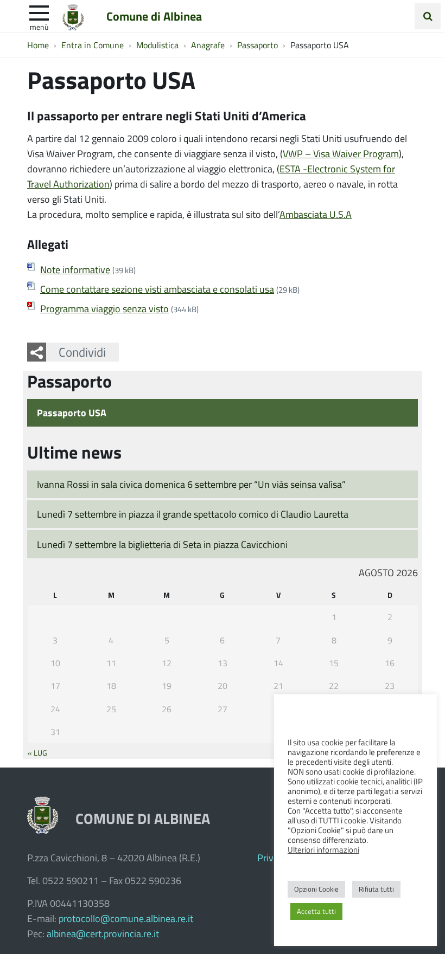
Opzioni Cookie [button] (316, 889)
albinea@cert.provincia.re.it (103, 933)
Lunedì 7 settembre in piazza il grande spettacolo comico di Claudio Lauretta (192, 513)
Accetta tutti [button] (316, 911)
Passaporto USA (71, 412)
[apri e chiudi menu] (39, 12)
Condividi (82, 351)
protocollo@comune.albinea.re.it (126, 918)
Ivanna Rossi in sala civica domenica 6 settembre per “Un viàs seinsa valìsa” (191, 484)
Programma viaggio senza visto (104, 308)
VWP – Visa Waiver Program (341, 153)
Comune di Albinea (154, 15)
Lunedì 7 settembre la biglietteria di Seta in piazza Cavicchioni (162, 544)
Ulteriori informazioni (323, 849)
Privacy (272, 857)
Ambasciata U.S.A (315, 214)
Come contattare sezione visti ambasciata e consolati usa (157, 288)
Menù (39, 26)
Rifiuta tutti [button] (376, 889)
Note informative (75, 269)
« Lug (37, 752)
